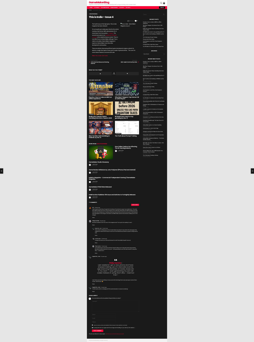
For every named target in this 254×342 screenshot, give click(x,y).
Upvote (100, 73)
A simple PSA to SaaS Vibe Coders (150, 44)
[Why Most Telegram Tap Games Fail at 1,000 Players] (127, 89)
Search (163, 14)
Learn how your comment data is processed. (114, 333)
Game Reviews (114, 7)
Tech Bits (121, 7)
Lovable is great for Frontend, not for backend (153, 109)
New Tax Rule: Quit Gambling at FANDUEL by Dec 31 (99, 136)
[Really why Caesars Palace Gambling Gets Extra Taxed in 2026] (101, 108)
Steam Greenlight (101, 93)
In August (110, 33)
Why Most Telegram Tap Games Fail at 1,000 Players (127, 98)
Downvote (127, 73)
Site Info (128, 7)
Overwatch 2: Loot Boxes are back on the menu (153, 117)
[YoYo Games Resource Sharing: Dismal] (1, 171)
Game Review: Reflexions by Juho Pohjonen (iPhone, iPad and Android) (112, 170)
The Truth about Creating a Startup (150, 155)
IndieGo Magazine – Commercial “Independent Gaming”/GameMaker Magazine (112, 178)
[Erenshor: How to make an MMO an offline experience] (101, 89)
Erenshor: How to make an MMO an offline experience (100, 98)
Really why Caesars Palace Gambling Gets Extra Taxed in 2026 (100, 117)
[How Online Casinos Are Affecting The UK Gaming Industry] (101, 152)
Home (91, 7)
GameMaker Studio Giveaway (99, 162)
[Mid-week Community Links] (252, 171)
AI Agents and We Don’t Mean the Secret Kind (153, 131)
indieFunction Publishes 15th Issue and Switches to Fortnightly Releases (112, 195)
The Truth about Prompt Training (126, 136)
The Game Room (105, 7)
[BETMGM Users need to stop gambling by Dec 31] (127, 108)
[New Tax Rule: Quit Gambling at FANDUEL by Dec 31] (101, 127)
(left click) (100, 55)
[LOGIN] (164, 3)
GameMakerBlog (99, 2)
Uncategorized (102, 144)
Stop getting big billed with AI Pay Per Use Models (153, 101)
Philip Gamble (115, 263)
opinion (91, 114)
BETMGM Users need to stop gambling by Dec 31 (124, 117)
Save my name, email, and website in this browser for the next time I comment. (110, 325)
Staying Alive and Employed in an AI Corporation (153, 134)
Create (162, 7)
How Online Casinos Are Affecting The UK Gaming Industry (126, 147)
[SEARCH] (161, 3)
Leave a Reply (135, 204)
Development (119, 95)
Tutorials (96, 7)
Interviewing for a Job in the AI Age (150, 128)
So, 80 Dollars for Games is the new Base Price (153, 46)
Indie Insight (93, 93)
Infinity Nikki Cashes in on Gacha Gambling (152, 125)
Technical (92, 95)
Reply (93, 217)
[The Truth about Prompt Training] (127, 127)
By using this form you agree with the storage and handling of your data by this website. (114, 327)
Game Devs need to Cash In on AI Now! (151, 147)
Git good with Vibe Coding (148, 39)
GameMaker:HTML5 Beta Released (100, 187)
